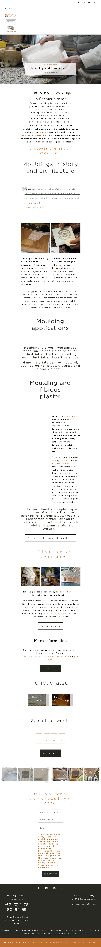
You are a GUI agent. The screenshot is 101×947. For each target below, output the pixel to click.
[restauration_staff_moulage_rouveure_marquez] (30, 576)
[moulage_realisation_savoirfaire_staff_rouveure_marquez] (65, 238)
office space (49, 656)
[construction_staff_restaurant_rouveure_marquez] (50, 576)
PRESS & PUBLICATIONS (69, 930)
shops (31, 656)
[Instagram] (83, 2)
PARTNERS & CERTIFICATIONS (59, 934)
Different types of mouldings (62, 697)
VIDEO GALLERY (11, 930)
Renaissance (71, 416)
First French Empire (62, 463)
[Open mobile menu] (96, 22)
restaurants (63, 656)
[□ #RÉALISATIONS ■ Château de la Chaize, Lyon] (58, 774)
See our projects (50, 626)
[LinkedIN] (89, 2)
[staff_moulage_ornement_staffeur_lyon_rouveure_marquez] (35, 238)
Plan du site (29, 942)
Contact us (50, 668)
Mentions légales (13, 942)
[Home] (10, 31)
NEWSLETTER (46, 930)
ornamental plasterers (33, 135)
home (23, 656)
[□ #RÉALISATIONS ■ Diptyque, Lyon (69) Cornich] (8, 774)
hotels (38, 656)
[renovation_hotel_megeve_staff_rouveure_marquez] (70, 576)
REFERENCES (29, 930)
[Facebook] (78, 2)
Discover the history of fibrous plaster (50, 538)
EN (10, 8)
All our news (50, 753)
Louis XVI (64, 460)
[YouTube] (94, 2)
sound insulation (51, 613)
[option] (39, 700)
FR (5, 8)
